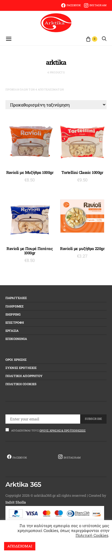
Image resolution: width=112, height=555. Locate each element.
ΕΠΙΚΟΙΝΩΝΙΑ (16, 339)
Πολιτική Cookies (92, 535)
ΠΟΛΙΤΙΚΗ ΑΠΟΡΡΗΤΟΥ (24, 376)
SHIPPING (13, 314)
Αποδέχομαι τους (48, 430)
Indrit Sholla (15, 502)
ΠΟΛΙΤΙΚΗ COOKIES (20, 384)
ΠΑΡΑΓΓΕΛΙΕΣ (16, 298)
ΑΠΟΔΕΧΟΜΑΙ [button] (19, 546)
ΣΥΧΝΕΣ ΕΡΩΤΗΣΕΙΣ (21, 368)
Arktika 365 (23, 484)
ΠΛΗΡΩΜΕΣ (14, 306)
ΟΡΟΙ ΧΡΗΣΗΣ (16, 360)
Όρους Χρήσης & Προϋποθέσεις (62, 430)
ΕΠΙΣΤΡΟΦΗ (14, 322)
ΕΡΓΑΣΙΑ (11, 331)
